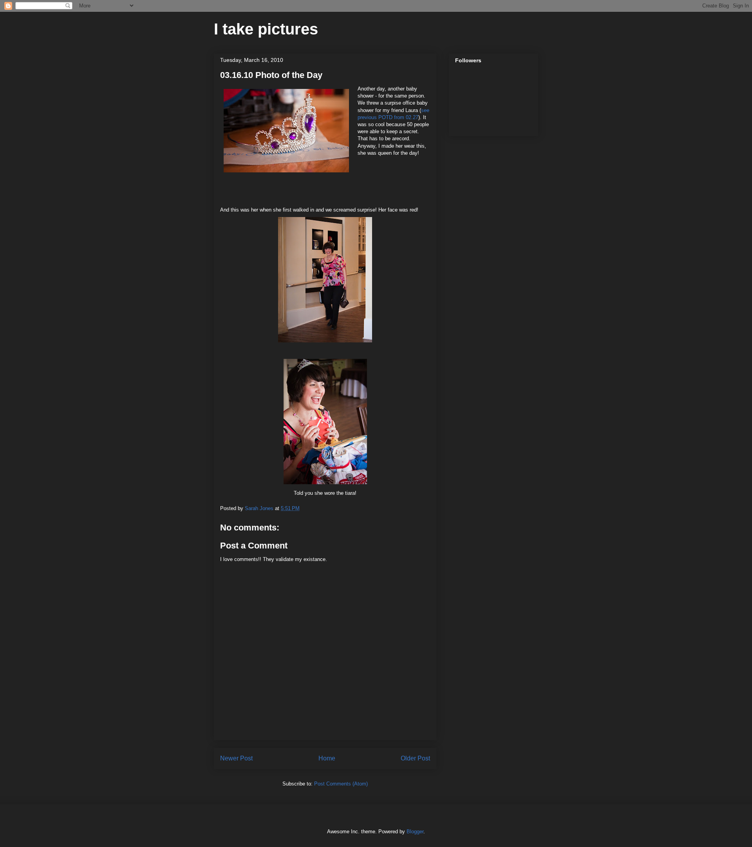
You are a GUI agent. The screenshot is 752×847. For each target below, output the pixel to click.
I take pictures (266, 29)
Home (326, 758)
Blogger (415, 831)
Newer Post (236, 758)
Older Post (415, 758)
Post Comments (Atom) (341, 784)
